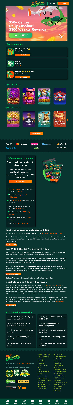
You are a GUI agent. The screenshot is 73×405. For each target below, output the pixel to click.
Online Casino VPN (44, 384)
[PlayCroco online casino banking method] (36, 147)
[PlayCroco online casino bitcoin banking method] (62, 144)
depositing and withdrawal (53, 285)
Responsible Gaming (60, 369)
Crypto (40, 369)
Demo (13, 125)
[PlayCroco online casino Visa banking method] (9, 144)
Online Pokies (58, 354)
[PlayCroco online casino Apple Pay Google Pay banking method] (62, 147)
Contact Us (41, 363)
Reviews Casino (42, 388)
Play (13, 97)
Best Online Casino (43, 356)
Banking (40, 359)
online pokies (17, 200)
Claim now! (20, 191)
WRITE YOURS (23, 77)
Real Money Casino (60, 371)
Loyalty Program (43, 378)
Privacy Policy (58, 361)
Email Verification (59, 384)
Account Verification (44, 354)
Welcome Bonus (14, 189)
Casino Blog (41, 361)
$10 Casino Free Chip (60, 382)
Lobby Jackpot (42, 376)
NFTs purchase (58, 386)
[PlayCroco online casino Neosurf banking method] (34, 144)
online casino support (22, 223)
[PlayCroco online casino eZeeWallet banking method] (48, 144)
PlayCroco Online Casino (23, 363)
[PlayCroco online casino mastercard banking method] (21, 144)
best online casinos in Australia (52, 233)
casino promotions (21, 208)
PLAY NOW (23, 55)
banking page (60, 301)
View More (36, 133)
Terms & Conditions (60, 376)
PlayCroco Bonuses (60, 356)
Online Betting (42, 386)
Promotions (57, 363)
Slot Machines (58, 373)
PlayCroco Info (58, 359)
